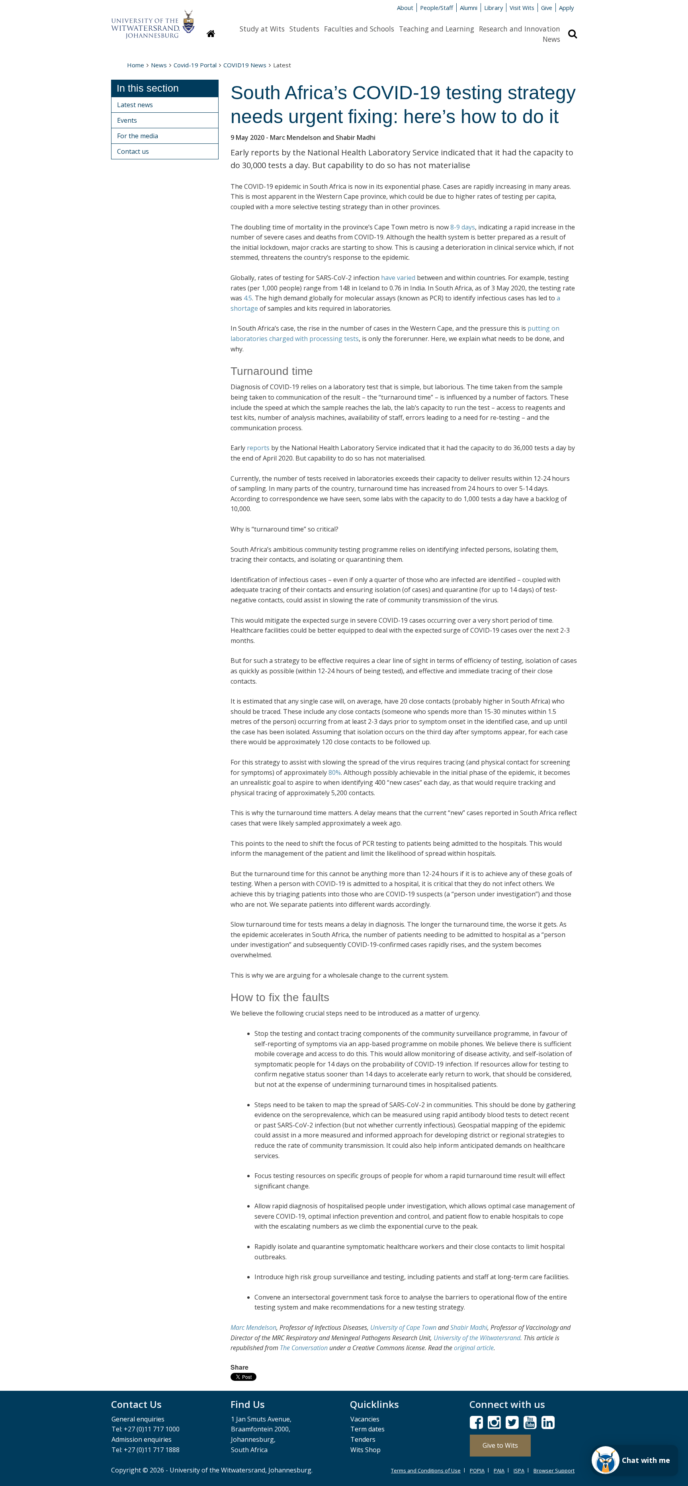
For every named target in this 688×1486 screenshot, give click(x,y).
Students (304, 28)
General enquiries (137, 1419)
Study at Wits (262, 28)
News (551, 39)
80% (334, 772)
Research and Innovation (519, 28)
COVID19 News (244, 65)
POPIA (477, 1470)
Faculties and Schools (359, 28)
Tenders (362, 1439)
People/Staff (436, 8)
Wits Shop (365, 1449)
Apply (566, 8)
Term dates (367, 1429)
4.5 (248, 298)
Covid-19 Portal (195, 65)
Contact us (133, 151)
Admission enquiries (141, 1439)
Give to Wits (500, 1445)
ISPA (519, 1470)
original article (474, 1347)
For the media (137, 135)
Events (127, 120)
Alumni (468, 8)
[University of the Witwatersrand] (153, 20)
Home (135, 65)
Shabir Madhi (468, 1327)
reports (258, 447)
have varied (398, 277)
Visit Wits (522, 8)
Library (493, 8)
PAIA (499, 1470)
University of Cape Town (403, 1327)
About (405, 8)
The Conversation (304, 1347)
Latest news (135, 104)
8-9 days (462, 227)
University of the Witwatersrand (477, 1337)
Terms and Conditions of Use (426, 1470)
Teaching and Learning (436, 28)
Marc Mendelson (253, 1327)
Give (546, 8)
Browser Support (554, 1470)
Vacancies (364, 1419)
